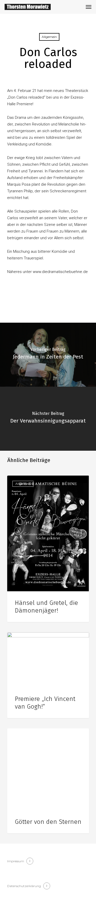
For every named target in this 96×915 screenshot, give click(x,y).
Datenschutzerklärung (24, 886)
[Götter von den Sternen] (48, 780)
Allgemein (49, 37)
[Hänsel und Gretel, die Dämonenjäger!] (48, 549)
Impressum (15, 861)
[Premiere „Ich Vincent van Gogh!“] (48, 675)
